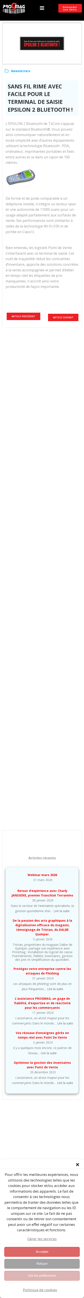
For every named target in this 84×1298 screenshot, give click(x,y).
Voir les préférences (42, 1275)
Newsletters (20, 71)
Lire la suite (62, 911)
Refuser (42, 1263)
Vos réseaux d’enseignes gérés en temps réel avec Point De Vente (42, 1035)
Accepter (42, 1251)
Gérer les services (42, 1238)
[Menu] (42, 8)
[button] (77, 1164)
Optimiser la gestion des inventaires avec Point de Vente (42, 1065)
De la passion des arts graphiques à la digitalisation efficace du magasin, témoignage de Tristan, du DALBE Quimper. (42, 927)
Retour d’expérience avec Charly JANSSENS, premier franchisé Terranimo (42, 893)
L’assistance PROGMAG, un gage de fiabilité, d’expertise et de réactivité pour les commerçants (42, 1003)
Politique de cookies (40, 1289)
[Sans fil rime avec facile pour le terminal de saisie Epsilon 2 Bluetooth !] (42, 43)
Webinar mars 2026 (42, 875)
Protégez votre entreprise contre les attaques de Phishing (42, 971)
